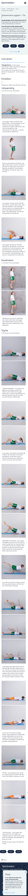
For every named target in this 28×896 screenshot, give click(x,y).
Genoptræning (10, 8)
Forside (3, 8)
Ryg (17, 8)
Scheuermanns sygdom (7, 10)
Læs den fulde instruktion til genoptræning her (13, 62)
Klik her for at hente (10, 892)
